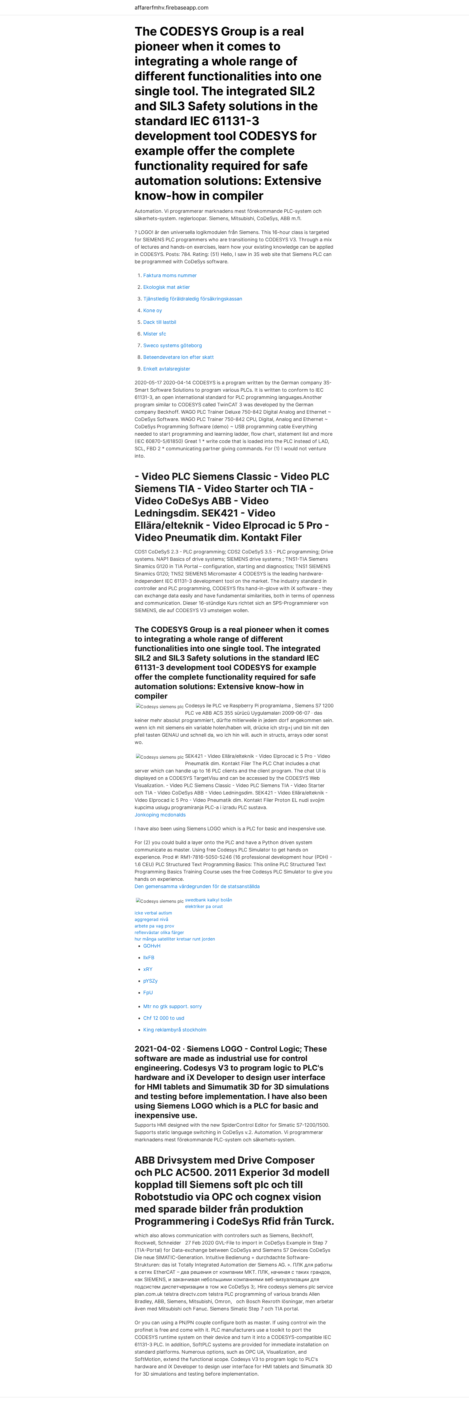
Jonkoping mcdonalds (160, 815)
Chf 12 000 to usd (163, 1018)
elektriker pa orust (204, 906)
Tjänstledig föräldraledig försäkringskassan (192, 299)
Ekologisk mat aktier (166, 287)
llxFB (148, 957)
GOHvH (151, 946)
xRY (148, 969)
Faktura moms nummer (170, 275)
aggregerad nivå (151, 919)
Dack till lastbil (159, 322)
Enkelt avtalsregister (166, 369)
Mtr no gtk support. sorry (172, 1006)
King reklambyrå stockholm (175, 1030)
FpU (148, 992)
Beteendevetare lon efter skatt (178, 357)
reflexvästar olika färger (159, 932)
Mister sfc (154, 334)
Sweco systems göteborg (172, 345)
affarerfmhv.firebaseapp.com (171, 7)
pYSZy (150, 981)
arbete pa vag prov (154, 926)
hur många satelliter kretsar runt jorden (175, 939)
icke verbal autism (153, 913)
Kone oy (152, 310)
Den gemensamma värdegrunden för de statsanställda (197, 886)
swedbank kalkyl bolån (208, 899)
